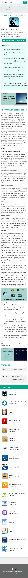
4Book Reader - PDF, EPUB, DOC (17, 539)
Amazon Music (12, 456)
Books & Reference (10, 7)
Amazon (11, 475)
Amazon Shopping (13, 466)
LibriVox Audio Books (14, 392)
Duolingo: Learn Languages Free (16, 493)
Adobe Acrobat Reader (14, 420)
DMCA (14, 573)
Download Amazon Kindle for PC (14, 40)
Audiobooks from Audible (15, 484)
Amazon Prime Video (14, 447)
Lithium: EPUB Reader (14, 511)
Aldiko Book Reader (14, 429)
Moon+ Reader (12, 521)
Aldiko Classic (12, 438)
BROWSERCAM (7, 15)
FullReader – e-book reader (15, 548)
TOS (18, 573)
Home (2, 7)
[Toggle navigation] (25, 2)
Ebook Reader (12, 502)
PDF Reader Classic (13, 411)
